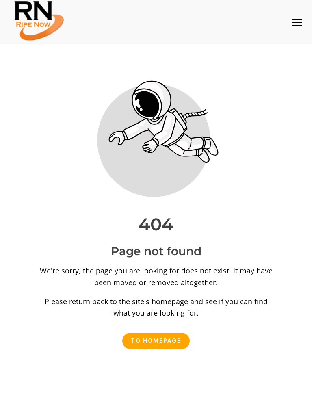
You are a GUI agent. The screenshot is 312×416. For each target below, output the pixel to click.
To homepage (156, 340)
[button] (297, 22)
